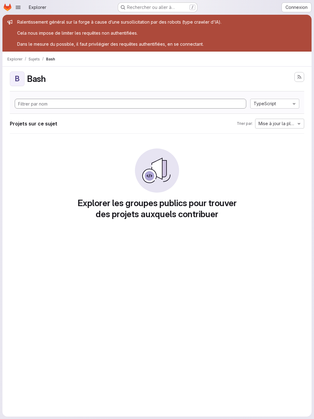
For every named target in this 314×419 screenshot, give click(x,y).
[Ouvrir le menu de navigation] (18, 7)
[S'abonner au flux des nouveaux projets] (299, 77)
